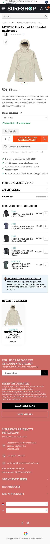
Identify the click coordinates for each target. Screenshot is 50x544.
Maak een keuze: (11, 112)
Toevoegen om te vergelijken (13, 152)
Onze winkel (25, 414)
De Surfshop (13, 286)
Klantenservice (25, 405)
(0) (23, 34)
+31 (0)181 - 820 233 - (16, 455)
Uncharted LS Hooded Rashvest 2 (26, 22)
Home (4, 22)
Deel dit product (34, 152)
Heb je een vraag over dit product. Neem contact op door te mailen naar (26, 283)
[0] (46, 8)
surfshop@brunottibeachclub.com (23, 463)
